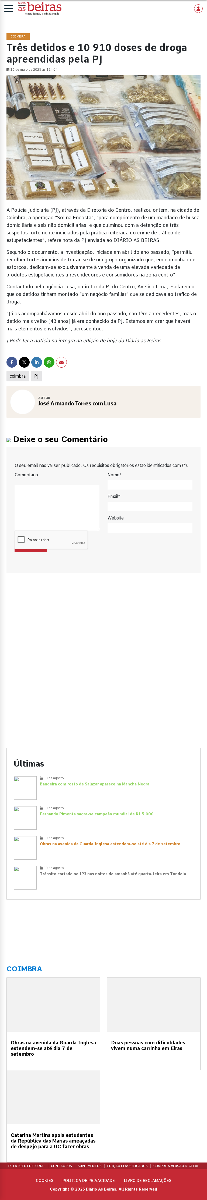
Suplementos (90, 1166)
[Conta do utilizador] (198, 8)
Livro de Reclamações (147, 1180)
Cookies (44, 1180)
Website (116, 518)
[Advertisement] (103, 626)
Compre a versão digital (176, 1166)
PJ (36, 376)
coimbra (18, 376)
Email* (114, 496)
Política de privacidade (89, 1180)
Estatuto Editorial (26, 1166)
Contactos (61, 1166)
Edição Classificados (127, 1166)
